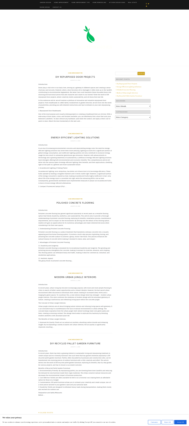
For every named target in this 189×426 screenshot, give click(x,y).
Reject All (167, 422)
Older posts (46, 413)
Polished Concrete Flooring (75, 202)
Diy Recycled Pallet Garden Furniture (75, 343)
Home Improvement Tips (81, 2)
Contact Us (57, 7)
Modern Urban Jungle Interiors (75, 277)
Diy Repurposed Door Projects (75, 76)
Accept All (180, 422)
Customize (154, 422)
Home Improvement (61, 2)
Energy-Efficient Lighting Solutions (75, 137)
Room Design (45, 7)
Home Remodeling (99, 2)
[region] (94, 420)
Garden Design (45, 2)
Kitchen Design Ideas (117, 2)
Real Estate (132, 2)
